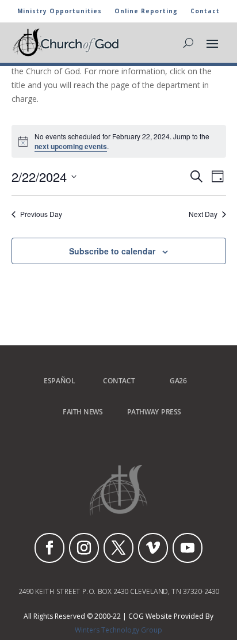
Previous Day (41, 214)
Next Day (203, 214)
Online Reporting (146, 11)
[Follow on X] (118, 548)
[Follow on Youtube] (187, 548)
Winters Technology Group (118, 630)
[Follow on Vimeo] (153, 548)
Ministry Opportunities (59, 11)
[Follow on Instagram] (84, 548)
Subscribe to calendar (112, 251)
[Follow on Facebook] (49, 548)
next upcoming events (71, 146)
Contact (205, 11)
